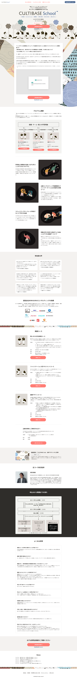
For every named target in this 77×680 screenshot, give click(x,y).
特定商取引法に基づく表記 (35, 672)
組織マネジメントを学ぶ (46, 2)
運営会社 (24, 672)
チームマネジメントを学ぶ (37, 2)
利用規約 (28, 672)
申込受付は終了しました (38, 28)
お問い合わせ (51, 672)
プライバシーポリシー (44, 672)
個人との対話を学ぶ (28, 2)
